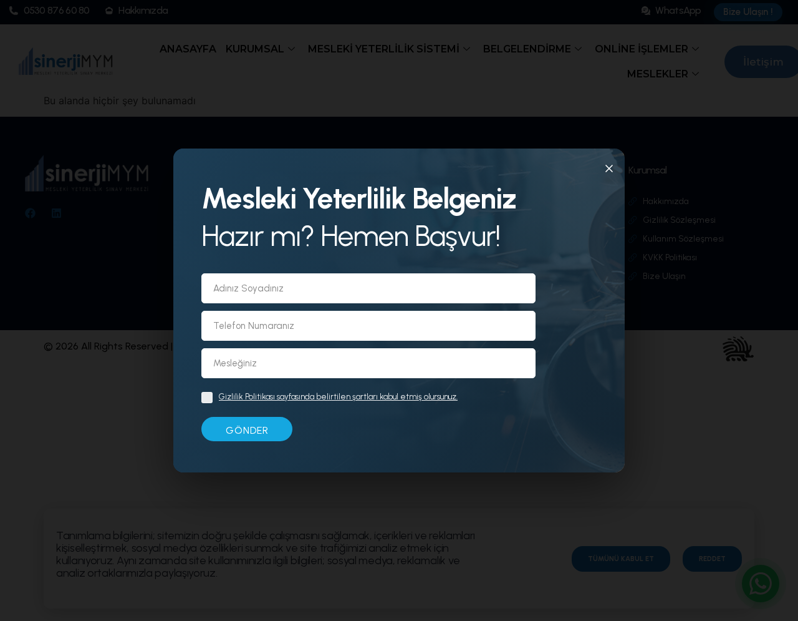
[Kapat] (609, 170)
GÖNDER (247, 430)
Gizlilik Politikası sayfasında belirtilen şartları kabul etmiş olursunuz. (338, 396)
